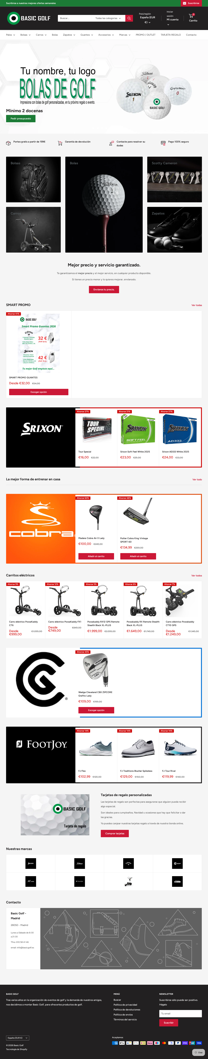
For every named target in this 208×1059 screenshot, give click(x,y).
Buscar (117, 999)
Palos (9, 34)
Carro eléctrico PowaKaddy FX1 (64, 621)
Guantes (85, 34)
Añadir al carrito (96, 556)
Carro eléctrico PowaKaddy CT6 (23, 623)
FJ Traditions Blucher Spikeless (136, 771)
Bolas (55, 34)
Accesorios (104, 34)
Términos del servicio (125, 1019)
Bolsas (23, 34)
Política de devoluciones (127, 1009)
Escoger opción (39, 392)
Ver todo (197, 479)
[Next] (201, 437)
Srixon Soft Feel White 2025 (135, 451)
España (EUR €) (15, 1038)
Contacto (191, 34)
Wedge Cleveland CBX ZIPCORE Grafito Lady (95, 694)
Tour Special (84, 451)
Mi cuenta (172, 19)
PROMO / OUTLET (145, 34)
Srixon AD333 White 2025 (175, 451)
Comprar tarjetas (114, 833)
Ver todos (197, 575)
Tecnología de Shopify (16, 1049)
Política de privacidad (125, 1004)
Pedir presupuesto (21, 118)
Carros (39, 34)
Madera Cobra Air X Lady (91, 538)
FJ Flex (82, 771)
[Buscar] (129, 18)
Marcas (123, 34)
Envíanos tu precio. (104, 289)
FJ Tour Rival (169, 771)
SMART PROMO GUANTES (23, 377)
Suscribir (169, 1022)
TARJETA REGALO (171, 34)
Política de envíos (123, 1014)
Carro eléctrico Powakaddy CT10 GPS (180, 623)
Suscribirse (193, 3)
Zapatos (67, 34)
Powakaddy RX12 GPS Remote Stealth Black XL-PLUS (103, 623)
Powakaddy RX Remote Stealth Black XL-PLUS (143, 623)
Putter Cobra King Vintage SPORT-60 (134, 540)
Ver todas (197, 305)
